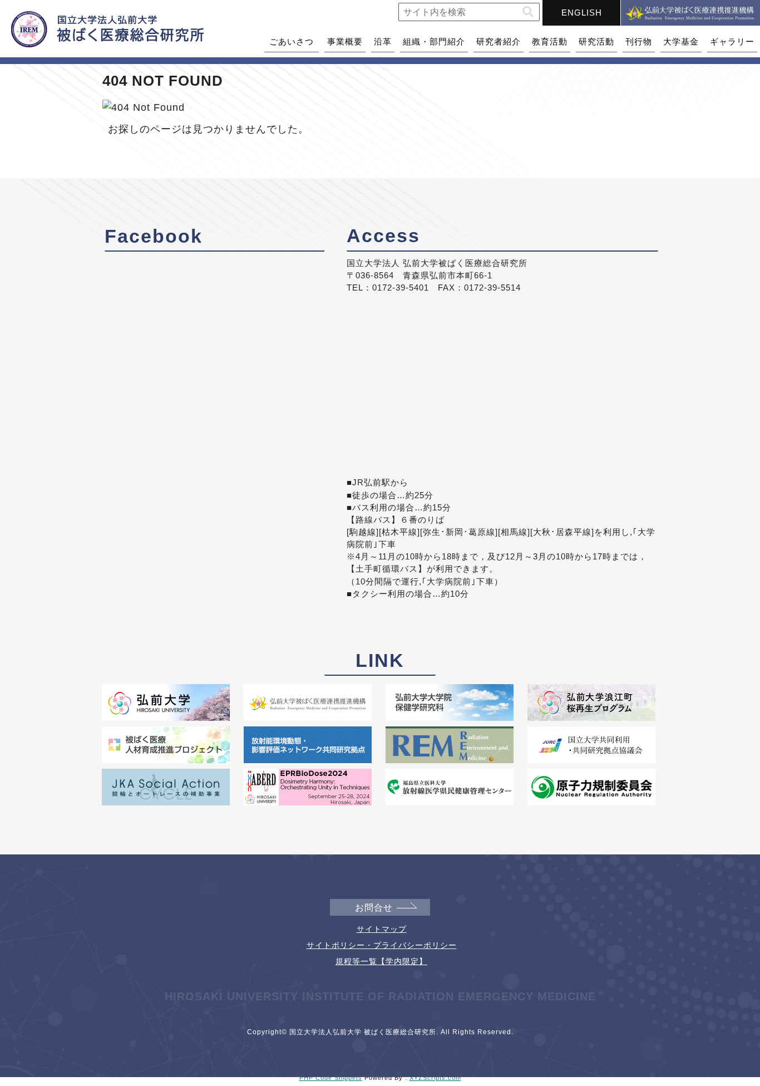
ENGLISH (581, 12)
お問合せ (374, 907)
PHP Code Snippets (330, 1077)
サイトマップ (382, 929)
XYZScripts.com (435, 1077)
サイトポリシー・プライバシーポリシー (382, 945)
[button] (528, 12)
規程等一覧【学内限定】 (381, 961)
